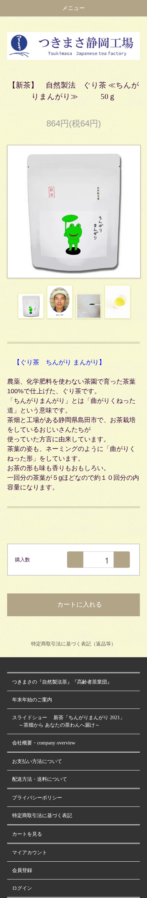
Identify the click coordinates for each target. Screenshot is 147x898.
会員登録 (22, 870)
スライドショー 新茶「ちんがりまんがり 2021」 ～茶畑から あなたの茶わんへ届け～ (68, 721)
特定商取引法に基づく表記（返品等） (73, 644)
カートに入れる (79, 604)
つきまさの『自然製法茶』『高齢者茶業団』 (62, 682)
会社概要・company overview (43, 743)
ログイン (22, 888)
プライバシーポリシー (37, 797)
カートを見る (27, 834)
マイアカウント (29, 852)
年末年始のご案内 (32, 699)
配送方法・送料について (39, 779)
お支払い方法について (37, 761)
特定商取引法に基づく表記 (42, 815)
